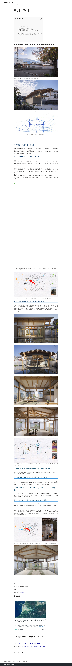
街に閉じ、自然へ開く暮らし (24, 26)
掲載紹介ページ (29, 591)
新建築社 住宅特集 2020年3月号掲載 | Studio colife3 (29, 643)
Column (52, 2)
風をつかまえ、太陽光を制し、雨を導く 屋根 (27, 34)
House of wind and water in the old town (24, 22)
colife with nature (25, 661)
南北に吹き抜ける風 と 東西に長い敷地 (26, 29)
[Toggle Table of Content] (41, 19)
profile (44, 2)
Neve (5, 664)
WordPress (14, 664)
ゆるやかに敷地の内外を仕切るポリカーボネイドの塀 (28, 30)
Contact (57, 2)
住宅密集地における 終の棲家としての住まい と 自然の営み (30, 33)
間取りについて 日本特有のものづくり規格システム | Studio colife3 (32, 646)
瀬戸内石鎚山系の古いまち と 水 (25, 28)
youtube (22, 592)
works (48, 2)
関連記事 (20, 35)
